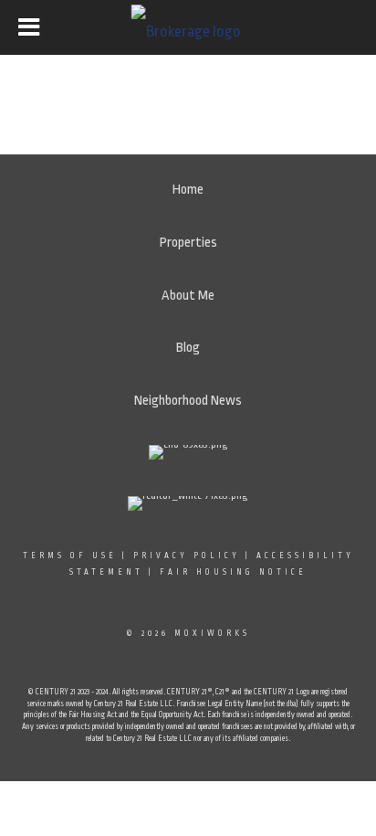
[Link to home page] (188, 27)
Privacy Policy (186, 555)
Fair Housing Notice (233, 572)
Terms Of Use (70, 555)
